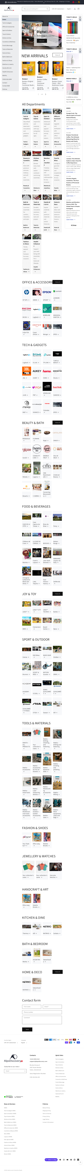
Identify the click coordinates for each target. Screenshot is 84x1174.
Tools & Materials (7, 49)
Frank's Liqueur (35, 561)
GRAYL (55, 674)
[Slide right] (45, 94)
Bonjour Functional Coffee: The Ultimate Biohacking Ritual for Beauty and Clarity (72, 138)
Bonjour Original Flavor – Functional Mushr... (28, 82)
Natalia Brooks (45, 845)
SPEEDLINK (47, 393)
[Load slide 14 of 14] (53, 48)
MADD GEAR (47, 655)
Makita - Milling (56, 793)
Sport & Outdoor (7, 30)
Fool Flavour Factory (45, 581)
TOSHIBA (46, 410)
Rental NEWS (7, 1154)
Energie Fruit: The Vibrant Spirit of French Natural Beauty (73, 115)
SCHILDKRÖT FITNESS (26, 710)
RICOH (25, 317)
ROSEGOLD (26, 439)
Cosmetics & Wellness (8, 42)
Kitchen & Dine (6, 38)
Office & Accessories (8, 27)
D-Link (35, 362)
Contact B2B (6, 86)
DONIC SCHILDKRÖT (47, 691)
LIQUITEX (26, 332)
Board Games (45, 628)
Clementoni (37, 627)
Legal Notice (46, 1119)
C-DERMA (36, 496)
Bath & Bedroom (7, 57)
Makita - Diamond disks (46, 769)
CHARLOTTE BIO (36, 457)
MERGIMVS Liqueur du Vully (57, 560)
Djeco (55, 629)
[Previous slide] (24, 31)
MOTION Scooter (46, 673)
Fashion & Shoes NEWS (10, 1142)
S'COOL (35, 693)
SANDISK (56, 395)
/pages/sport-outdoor (47, 129)
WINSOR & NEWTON (56, 316)
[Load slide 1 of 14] (32, 48)
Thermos (25, 933)
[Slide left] (38, 94)
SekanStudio (47, 960)
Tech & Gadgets (7, 23)
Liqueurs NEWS (8, 1136)
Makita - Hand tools (26, 791)
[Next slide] (60, 31)
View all (68, 19)
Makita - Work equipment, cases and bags (57, 813)
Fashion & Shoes (7, 60)
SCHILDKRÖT (57, 692)
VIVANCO (36, 412)
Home (4, 19)
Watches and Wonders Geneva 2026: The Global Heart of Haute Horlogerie (73, 205)
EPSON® (45, 300)
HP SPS (25, 300)
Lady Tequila (35, 582)
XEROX (35, 300)
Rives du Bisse (46, 525)
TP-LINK (45, 362)
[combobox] (35, 9)
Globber (56, 657)
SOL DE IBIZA (55, 457)
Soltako (56, 933)
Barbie (55, 612)
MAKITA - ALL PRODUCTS (26, 744)
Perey (55, 526)
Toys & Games (6, 34)
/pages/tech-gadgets (26, 129)
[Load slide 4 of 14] (37, 48)
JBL (24, 378)
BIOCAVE (46, 543)
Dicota (55, 378)
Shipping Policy (47, 1110)
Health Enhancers (7, 72)
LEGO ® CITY (37, 610)
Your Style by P (26, 845)
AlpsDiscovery (10, 1170)
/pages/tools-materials (36, 213)
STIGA (35, 713)
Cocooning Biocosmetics (47, 494)
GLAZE (25, 458)
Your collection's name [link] (37, 746)
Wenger (45, 334)
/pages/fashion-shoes (26, 254)
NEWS (5, 1108)
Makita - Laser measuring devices (36, 791)
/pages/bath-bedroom (26, 213)
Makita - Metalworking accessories (47, 789)
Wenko (25, 962)
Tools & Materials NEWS (10, 1125)
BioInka (25, 562)
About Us (5, 16)
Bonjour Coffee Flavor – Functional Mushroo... (42, 81)
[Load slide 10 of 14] (47, 48)
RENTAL (4, 75)
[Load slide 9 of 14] (45, 48)
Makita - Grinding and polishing (56, 766)
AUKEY (35, 378)
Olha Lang (36, 844)
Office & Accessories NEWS (11, 1128)
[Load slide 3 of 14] (35, 48)
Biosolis (25, 496)
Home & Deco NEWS (9, 1145)
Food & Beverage (7, 45)
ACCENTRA (36, 960)
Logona (35, 477)
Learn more (70, 128)
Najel (45, 440)
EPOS (55, 334)
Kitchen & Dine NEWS (9, 1119)
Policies (4, 89)
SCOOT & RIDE (36, 673)
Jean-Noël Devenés (46, 561)
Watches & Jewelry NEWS (10, 1148)
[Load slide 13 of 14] (51, 48)
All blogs (73, 225)
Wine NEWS (7, 1133)
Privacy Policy (46, 1116)
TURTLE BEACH (56, 361)
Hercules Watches (53, 876)
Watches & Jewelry (7, 64)
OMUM (55, 440)
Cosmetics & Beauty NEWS (11, 1131)
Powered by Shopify (18, 1170)
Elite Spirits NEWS (8, 1139)
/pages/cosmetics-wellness (26, 172)
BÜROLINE (46, 315)
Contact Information (48, 1122)
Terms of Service (47, 1113)
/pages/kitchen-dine (36, 172)
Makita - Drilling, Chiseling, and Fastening (46, 743)
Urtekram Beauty (56, 476)
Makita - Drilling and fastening (57, 744)
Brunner (25, 674)
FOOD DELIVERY (7, 79)
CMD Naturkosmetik (46, 475)
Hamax (25, 657)
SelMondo (56, 581)
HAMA (45, 378)
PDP (34, 395)
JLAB (24, 395)
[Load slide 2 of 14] (33, 48)
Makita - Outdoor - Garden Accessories (36, 812)
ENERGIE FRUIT (46, 457)
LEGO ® (25, 612)
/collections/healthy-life (36, 254)
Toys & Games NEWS (9, 1116)
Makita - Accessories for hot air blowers (36, 768)
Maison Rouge (55, 542)
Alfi (54, 713)
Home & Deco (6, 53)
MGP (24, 412)
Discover (41, 41)
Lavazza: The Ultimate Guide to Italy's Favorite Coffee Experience (73, 161)
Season (45, 713)
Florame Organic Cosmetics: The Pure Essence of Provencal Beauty (72, 182)
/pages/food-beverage (57, 172)
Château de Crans (26, 542)
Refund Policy (46, 1108)
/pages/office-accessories (57, 129)
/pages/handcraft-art (47, 213)
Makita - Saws (45, 816)
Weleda (25, 477)
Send (27, 1029)
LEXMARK (56, 298)
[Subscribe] (24, 1071)
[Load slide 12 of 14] (50, 48)
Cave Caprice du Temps (36, 524)
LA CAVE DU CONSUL (37, 542)
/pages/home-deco (57, 213)
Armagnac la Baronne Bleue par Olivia (26, 580)
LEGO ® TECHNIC (46, 611)
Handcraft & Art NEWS (10, 1151)
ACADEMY (26, 692)
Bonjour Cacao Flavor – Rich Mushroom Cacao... (58, 82)
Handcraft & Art (6, 68)
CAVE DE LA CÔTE (26, 525)
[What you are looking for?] (47, 9)
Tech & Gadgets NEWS (9, 1110)
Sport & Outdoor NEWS (10, 1113)
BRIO (24, 629)
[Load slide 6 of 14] (40, 48)
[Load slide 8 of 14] (43, 48)
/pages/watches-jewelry (47, 172)
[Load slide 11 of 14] (48, 48)
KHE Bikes (36, 655)
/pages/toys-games (36, 129)
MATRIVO (46, 933)
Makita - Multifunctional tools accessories (26, 812)
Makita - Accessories (26, 768)
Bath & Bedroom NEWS (10, 1122)
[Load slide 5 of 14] (38, 48)
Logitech (36, 317)
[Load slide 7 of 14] (42, 48)
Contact (4, 83)
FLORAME (36, 439)
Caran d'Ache (35, 333)
